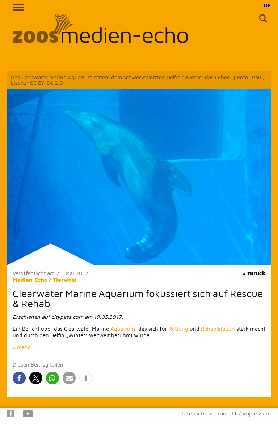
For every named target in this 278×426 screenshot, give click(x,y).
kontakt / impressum (244, 413)
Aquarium (122, 329)
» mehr (21, 347)
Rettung (178, 329)
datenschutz (196, 413)
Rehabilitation (218, 329)
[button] (19, 378)
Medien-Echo (30, 280)
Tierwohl (64, 280)
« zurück (253, 273)
